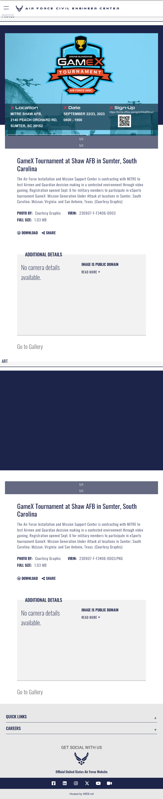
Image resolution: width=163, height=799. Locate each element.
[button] (6, 8)
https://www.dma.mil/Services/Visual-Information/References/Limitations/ (106, 322)
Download (29, 232)
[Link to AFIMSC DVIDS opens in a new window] (109, 783)
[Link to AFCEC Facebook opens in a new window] (54, 783)
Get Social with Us (81, 747)
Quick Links (16, 716)
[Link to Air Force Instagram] (76, 783)
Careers (13, 728)
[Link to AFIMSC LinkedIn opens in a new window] (65, 783)
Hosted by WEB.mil (82, 793)
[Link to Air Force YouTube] (98, 783)
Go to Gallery (30, 346)
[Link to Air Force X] (87, 783)
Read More (90, 272)
